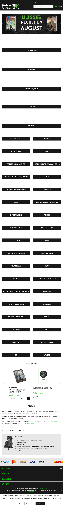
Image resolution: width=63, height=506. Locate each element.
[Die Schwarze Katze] (16, 146)
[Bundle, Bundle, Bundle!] (31, 80)
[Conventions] (31, 117)
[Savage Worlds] (47, 184)
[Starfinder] (47, 311)
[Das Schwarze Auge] (16, 133)
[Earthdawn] (47, 324)
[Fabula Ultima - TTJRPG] (16, 222)
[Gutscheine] (47, 350)
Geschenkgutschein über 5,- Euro (42, 388)
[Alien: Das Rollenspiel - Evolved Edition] (47, 197)
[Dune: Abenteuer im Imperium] (16, 311)
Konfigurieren (40, 503)
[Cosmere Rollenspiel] (16, 209)
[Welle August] (31, 60)
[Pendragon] (47, 235)
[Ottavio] (16, 197)
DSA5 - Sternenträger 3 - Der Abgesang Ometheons (17, 391)
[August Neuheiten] (31, 41)
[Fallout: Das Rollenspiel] (47, 222)
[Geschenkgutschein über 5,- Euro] (43, 376)
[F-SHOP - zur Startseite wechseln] (10, 6)
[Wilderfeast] (16, 273)
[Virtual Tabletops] (16, 235)
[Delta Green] (47, 171)
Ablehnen (21, 503)
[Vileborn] (47, 260)
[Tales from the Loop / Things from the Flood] (16, 286)
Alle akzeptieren (30, 503)
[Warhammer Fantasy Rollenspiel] (16, 159)
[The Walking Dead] (16, 260)
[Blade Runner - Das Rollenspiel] (16, 248)
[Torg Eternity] (47, 299)
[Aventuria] (47, 133)
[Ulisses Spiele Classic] (47, 337)
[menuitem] (38, 2)
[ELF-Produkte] (47, 286)
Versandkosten (44, 488)
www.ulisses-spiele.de (52, 421)
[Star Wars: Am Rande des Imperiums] (16, 184)
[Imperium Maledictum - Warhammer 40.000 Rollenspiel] (47, 159)
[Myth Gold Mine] (16, 324)
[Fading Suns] (16, 337)
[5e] (16, 350)
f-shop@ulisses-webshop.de (26, 423)
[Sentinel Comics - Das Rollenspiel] (47, 273)
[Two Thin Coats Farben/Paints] (16, 299)
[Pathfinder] (47, 209)
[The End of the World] (47, 248)
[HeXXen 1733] (47, 146)
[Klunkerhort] (31, 98)
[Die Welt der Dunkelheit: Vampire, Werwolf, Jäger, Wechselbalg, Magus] (16, 171)
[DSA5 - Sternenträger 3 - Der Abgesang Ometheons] (19, 376)
